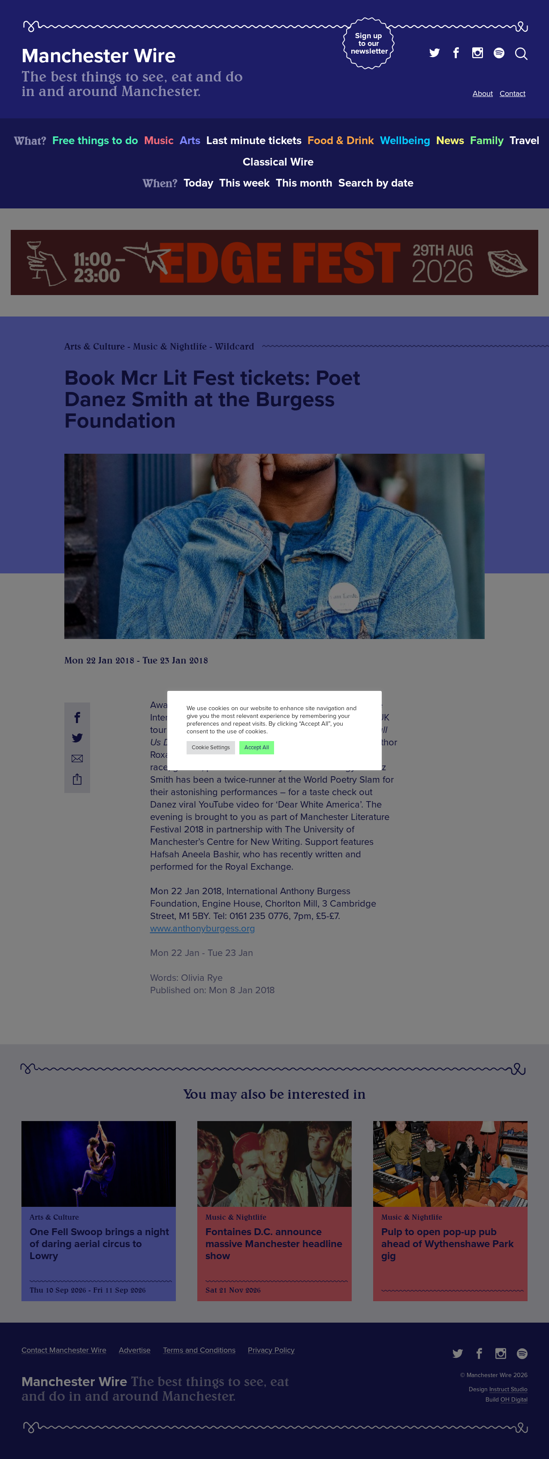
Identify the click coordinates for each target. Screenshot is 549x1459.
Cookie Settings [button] (211, 747)
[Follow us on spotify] (499, 54)
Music (159, 141)
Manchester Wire (98, 56)
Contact (512, 93)
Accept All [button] (256, 747)
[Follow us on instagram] (477, 54)
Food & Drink (341, 141)
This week (244, 183)
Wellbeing (405, 141)
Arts (190, 141)
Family (487, 141)
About (483, 93)
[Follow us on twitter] (434, 54)
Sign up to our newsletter (369, 43)
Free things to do (95, 141)
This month (304, 183)
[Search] (521, 55)
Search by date (375, 183)
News (450, 141)
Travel (525, 141)
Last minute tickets (254, 141)
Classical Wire (278, 162)
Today (198, 183)
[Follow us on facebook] (456, 54)
